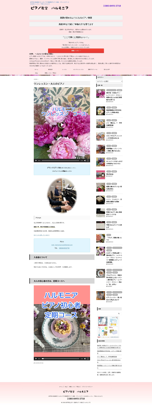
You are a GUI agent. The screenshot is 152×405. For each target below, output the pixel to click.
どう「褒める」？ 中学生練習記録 (107, 356)
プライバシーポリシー (87, 386)
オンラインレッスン (78, 69)
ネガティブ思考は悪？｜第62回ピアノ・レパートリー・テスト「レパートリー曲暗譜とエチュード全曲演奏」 (114, 257)
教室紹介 (50, 69)
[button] (61, 124)
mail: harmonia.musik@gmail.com (61, 245)
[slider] (60, 160)
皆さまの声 (107, 69)
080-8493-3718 (112, 5)
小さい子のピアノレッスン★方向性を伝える (109, 361)
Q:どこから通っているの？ (42, 235)
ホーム (36, 69)
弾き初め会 (109, 174)
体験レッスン (75, 50)
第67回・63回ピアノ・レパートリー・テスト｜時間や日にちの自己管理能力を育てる (109, 346)
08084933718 (64, 248)
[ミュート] (85, 160)
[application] (62, 124)
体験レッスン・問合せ (50, 73)
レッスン (64, 69)
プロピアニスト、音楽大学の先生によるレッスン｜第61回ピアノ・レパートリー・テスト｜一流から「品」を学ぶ (114, 279)
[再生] (36, 160)
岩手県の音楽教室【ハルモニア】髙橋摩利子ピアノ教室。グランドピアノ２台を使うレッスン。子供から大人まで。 (76, 396)
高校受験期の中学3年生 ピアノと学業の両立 (109, 352)
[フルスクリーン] (88, 160)
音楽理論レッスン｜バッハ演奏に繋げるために (109, 366)
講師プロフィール (92, 69)
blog (36, 73)
